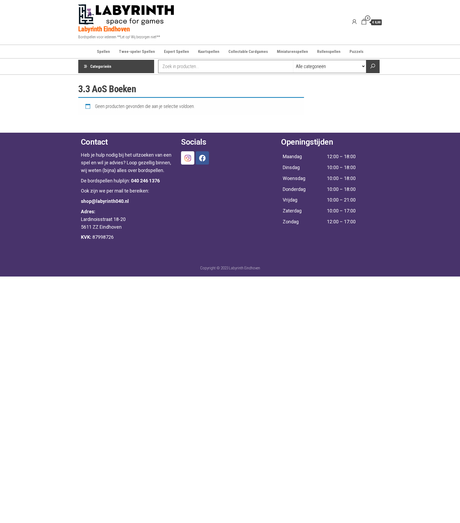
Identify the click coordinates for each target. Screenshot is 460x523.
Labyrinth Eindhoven (104, 29)
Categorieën (100, 66)
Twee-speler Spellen (137, 51)
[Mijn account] (354, 22)
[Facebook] (202, 158)
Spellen (103, 51)
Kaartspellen (208, 51)
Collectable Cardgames (248, 51)
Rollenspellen (328, 51)
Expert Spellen (176, 51)
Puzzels (356, 51)
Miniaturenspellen (292, 51)
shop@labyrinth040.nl (105, 201)
